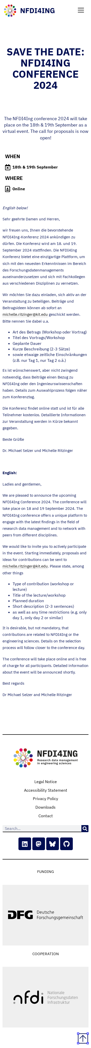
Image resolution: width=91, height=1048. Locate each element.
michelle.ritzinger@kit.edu (25, 314)
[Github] (66, 843)
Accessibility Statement (45, 790)
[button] (81, 10)
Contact (45, 815)
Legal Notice (45, 781)
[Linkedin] (24, 843)
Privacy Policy (45, 798)
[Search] (84, 828)
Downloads (45, 807)
